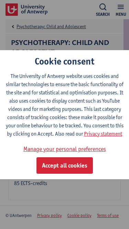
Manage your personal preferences (64, 148)
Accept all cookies (64, 165)
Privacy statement (103, 133)
